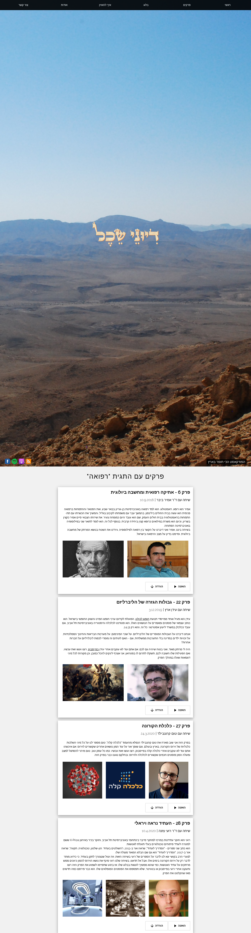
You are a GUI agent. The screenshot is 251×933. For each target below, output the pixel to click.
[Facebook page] (7, 461)
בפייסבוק (93, 649)
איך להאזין (105, 5)
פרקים (187, 5)
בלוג (146, 5)
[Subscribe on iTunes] (21, 461)
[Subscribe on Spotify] (14, 461)
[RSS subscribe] (28, 461)
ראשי (228, 5)
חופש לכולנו (142, 619)
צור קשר (23, 5)
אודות (64, 5)
